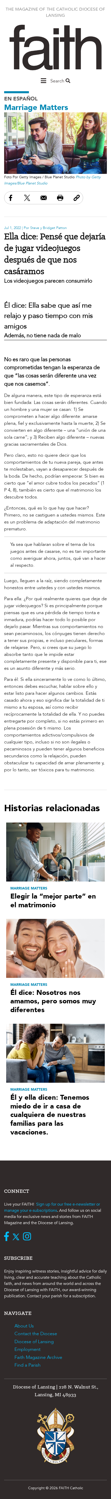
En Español (21, 98)
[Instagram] (28, 1237)
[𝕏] (17, 1237)
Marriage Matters (36, 107)
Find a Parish (27, 1365)
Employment (27, 1349)
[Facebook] (7, 1237)
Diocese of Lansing (34, 1342)
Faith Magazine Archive (38, 1357)
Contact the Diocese (35, 1334)
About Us (24, 1326)
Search (58, 81)
